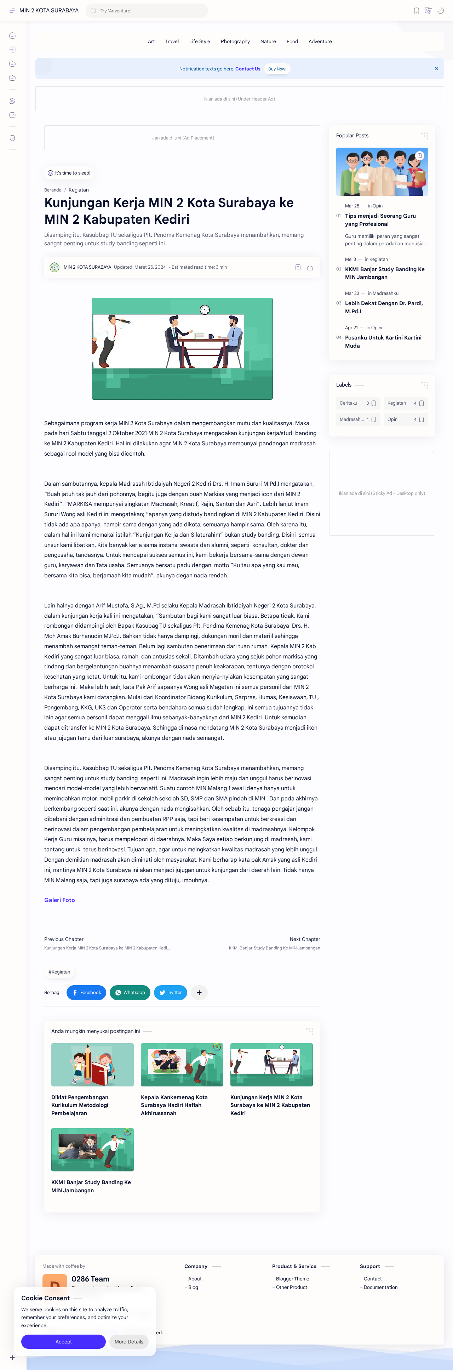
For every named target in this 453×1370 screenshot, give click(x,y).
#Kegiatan (59, 972)
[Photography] (235, 41)
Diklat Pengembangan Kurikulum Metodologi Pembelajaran (79, 1105)
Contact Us (247, 69)
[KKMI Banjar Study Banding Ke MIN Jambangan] (92, 1149)
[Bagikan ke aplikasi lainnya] (199, 992)
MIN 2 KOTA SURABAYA (49, 10)
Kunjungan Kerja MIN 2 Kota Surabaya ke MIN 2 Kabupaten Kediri (270, 1105)
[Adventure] (320, 41)
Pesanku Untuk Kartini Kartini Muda (383, 341)
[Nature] (268, 41)
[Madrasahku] (385, 293)
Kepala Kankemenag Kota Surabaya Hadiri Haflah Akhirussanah (174, 1105)
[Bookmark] (416, 10)
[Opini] (378, 206)
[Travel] (172, 41)
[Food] (292, 41)
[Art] (151, 41)
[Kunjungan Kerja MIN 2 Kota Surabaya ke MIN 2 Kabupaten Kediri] (271, 1064)
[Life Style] (199, 41)
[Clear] (201, 11)
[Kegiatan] (378, 259)
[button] (428, 10)
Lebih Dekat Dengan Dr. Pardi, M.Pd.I (384, 307)
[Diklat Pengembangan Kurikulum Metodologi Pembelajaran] (92, 1064)
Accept (64, 1341)
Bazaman (204, 1333)
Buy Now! (277, 69)
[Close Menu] (437, 68)
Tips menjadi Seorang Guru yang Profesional (380, 219)
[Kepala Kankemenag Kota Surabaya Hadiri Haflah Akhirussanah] (182, 1064)
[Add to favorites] (298, 267)
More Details (129, 1341)
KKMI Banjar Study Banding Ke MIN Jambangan (91, 1186)
